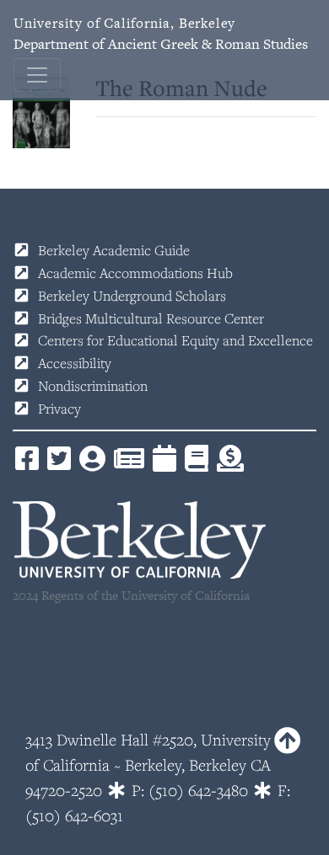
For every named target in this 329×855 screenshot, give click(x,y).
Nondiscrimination (93, 386)
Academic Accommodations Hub (135, 273)
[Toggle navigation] (37, 75)
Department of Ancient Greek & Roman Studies (160, 33)
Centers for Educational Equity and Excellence (175, 340)
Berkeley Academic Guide (114, 250)
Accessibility (74, 363)
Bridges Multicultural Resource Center (151, 318)
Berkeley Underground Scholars (132, 295)
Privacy (59, 408)
